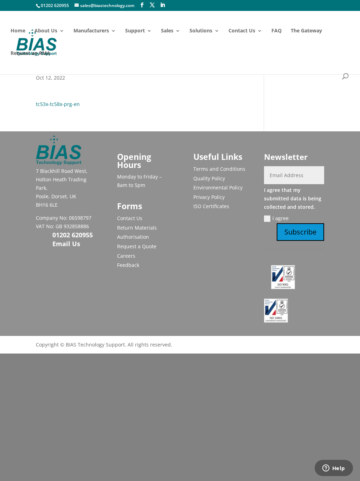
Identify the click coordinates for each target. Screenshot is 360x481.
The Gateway (306, 31)
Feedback (128, 265)
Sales (167, 31)
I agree (280, 218)
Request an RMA (30, 53)
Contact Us (242, 31)
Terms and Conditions (219, 168)
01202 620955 (55, 5)
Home (18, 31)
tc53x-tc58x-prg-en (58, 104)
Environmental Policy (218, 187)
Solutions (200, 31)
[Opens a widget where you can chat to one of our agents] (333, 468)
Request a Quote (136, 246)
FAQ (276, 31)
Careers (126, 255)
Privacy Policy (209, 197)
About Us (45, 31)
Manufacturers (91, 31)
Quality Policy (209, 178)
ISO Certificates (211, 206)
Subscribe (300, 232)
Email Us (66, 243)
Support (135, 31)
